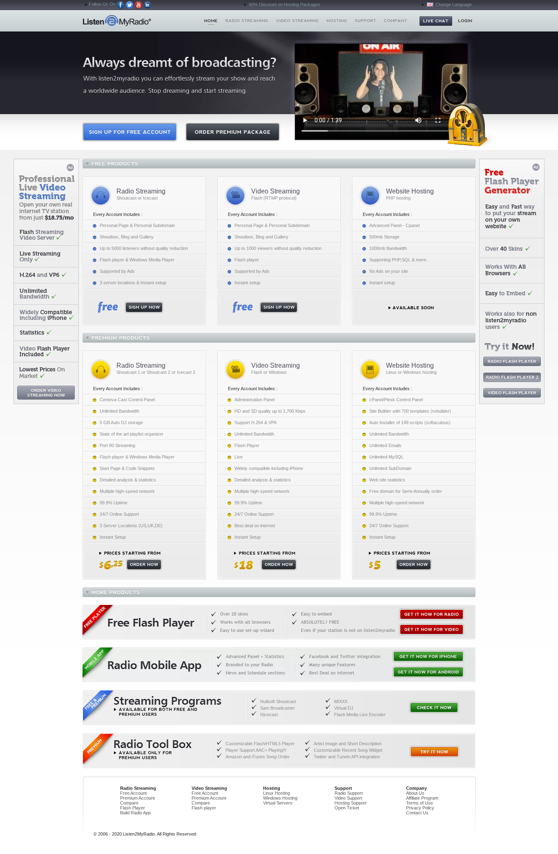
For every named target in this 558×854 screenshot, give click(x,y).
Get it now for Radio (431, 614)
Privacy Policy (420, 807)
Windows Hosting (280, 798)
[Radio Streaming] (246, 20)
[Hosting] (336, 20)
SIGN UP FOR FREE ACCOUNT (129, 132)
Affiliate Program (422, 798)
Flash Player (132, 807)
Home (131, 20)
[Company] (395, 20)
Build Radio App (135, 812)
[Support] (365, 20)
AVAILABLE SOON (411, 308)
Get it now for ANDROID (428, 672)
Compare (129, 802)
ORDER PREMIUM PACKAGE (232, 132)
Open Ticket (347, 807)
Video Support (348, 798)
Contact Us (417, 812)
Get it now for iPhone (428, 656)
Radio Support (349, 793)
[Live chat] (436, 21)
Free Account (133, 793)
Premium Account (137, 798)
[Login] (465, 20)
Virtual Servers (277, 802)
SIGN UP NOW (130, 307)
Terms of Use (419, 802)
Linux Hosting (276, 793)
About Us (415, 793)
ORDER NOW (130, 561)
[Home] (211, 20)
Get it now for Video (431, 629)
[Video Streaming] (297, 20)
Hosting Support (350, 802)
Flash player (204, 807)
